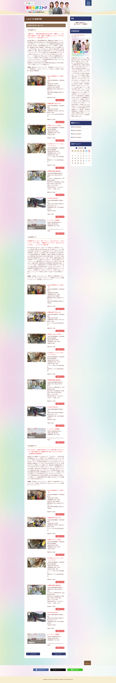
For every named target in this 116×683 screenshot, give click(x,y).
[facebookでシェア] (41, 669)
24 (83, 160)
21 (75, 160)
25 (86, 160)
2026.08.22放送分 (77, 137)
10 (83, 155)
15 (78, 158)
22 (78, 160)
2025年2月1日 (33, 653)
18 (86, 158)
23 (80, 160)
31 (83, 163)
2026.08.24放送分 (77, 133)
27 (72, 163)
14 (75, 158)
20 (72, 160)
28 (75, 163)
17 (83, 158)
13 (72, 158)
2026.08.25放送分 (77, 130)
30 (80, 163)
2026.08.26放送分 (77, 127)
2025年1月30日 (58, 653)
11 (86, 155)
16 (80, 158)
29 (78, 163)
